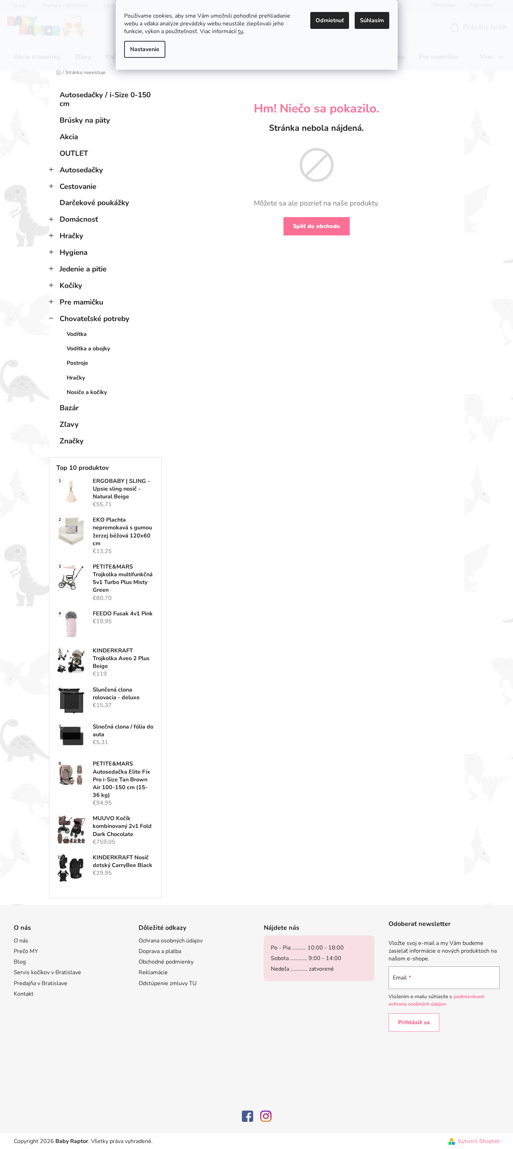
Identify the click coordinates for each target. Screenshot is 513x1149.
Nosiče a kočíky (87, 392)
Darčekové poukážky (94, 203)
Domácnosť (79, 219)
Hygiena (73, 252)
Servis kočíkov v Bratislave (47, 972)
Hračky (71, 236)
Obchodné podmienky (166, 962)
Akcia (69, 137)
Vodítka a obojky (88, 348)
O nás (21, 941)
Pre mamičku (81, 302)
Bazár (69, 408)
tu (240, 31)
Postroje (77, 363)
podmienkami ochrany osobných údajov (436, 1000)
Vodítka (77, 334)
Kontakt (23, 994)
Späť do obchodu (316, 226)
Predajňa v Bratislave (40, 983)
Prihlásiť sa (414, 1022)
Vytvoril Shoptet (479, 1141)
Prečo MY (26, 951)
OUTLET (74, 153)
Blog (20, 962)
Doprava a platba (160, 951)
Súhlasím (372, 20)
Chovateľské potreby (94, 319)
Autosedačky (81, 170)
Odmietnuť (330, 20)
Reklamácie (153, 972)
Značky (72, 441)
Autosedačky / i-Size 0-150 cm (105, 99)
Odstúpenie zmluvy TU (168, 983)
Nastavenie (144, 49)
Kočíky (71, 285)
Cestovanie (78, 186)
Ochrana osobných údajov (171, 941)
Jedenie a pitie (83, 269)
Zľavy (69, 424)
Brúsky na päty (85, 120)
